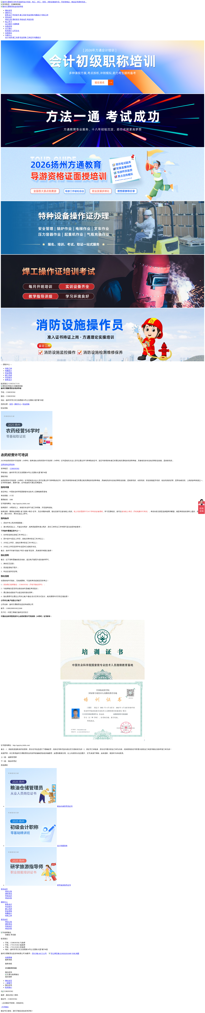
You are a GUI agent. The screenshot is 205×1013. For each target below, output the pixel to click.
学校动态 (23, 19)
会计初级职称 (62, 846)
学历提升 (15, 15)
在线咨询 (8, 26)
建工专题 (15, 37)
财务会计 (8, 15)
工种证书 (30, 37)
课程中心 (8, 13)
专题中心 (8, 35)
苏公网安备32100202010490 (61, 953)
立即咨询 (4, 464)
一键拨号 (8, 983)
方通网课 (15, 24)
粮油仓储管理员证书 (64, 806)
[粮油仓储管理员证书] (31, 806)
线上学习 (8, 22)
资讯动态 (8, 17)
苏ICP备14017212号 (39, 953)
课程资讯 (15, 19)
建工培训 (23, 15)
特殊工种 (44, 15)
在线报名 (8, 33)
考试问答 (30, 19)
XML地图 (75, 953)
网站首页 (8, 10)
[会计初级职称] (31, 846)
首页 (11, 404)
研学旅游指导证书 (64, 885)
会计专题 (8, 37)
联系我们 (8, 31)
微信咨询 (8, 985)
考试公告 (8, 19)
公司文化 (15, 31)
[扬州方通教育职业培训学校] (44, 2)
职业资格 (30, 15)
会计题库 (8, 24)
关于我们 (8, 28)
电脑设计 (37, 15)
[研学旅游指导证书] (31, 885)
